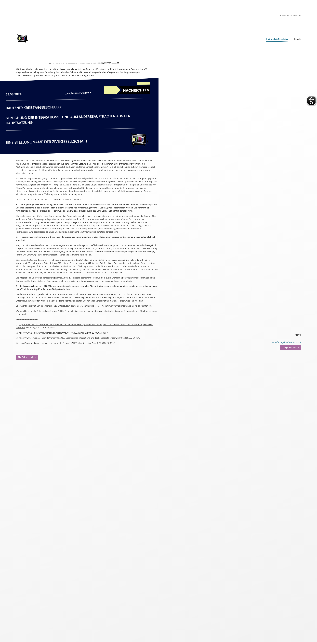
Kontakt (297, 38)
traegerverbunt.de (290, 347)
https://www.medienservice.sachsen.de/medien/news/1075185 (48, 332)
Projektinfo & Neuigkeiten (277, 38)
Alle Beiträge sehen (27, 357)
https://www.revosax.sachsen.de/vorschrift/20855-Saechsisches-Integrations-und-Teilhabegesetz (64, 338)
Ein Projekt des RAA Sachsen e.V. (290, 15)
